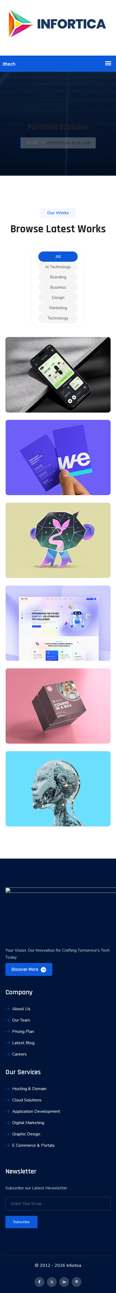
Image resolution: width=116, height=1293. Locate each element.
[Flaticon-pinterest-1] (76, 1282)
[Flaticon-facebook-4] (39, 1282)
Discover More (25, 969)
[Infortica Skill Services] (58, 27)
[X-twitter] (52, 1282)
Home (32, 143)
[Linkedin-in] (64, 1282)
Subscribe (21, 1222)
